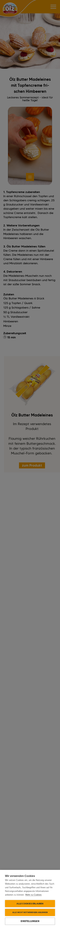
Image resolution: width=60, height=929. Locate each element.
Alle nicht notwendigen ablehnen (30, 912)
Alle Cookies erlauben (29, 903)
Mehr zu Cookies (33, 895)
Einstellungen (30, 921)
